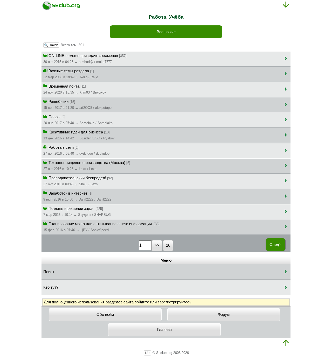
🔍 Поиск (51, 45)
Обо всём (105, 314)
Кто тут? (50, 287)
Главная (164, 329)
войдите (142, 302)
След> (275, 245)
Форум (224, 314)
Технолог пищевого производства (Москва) (86, 166)
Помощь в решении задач (77, 212)
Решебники (77, 104)
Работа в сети (76, 150)
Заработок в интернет (77, 196)
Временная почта (74, 89)
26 (168, 245)
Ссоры (78, 120)
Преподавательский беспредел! (78, 181)
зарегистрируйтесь (174, 302)
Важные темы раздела (70, 74)
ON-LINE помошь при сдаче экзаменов (85, 59)
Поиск (48, 272)
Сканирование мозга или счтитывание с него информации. (101, 227)
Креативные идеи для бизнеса (79, 135)
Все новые (166, 32)
